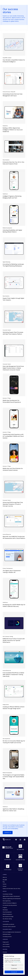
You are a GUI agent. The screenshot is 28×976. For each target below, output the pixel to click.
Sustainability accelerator (9, 924)
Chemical (5, 952)
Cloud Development (7, 912)
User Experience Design (8, 916)
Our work (5, 879)
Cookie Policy (17, 962)
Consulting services (7, 936)
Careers (4, 884)
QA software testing (7, 918)
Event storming (6, 946)
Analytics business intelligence (10, 903)
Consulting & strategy (8, 894)
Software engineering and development (12, 898)
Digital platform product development (11, 896)
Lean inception (6, 944)
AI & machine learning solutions (10, 905)
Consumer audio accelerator (9, 926)
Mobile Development (7, 914)
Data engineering (6, 900)
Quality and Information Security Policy (11, 888)
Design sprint (6, 942)
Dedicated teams (7, 934)
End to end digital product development (12, 932)
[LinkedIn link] (24, 839)
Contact (4, 886)
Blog (4, 881)
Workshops (5, 909)
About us (5, 877)
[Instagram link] (20, 839)
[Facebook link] (16, 839)
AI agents (5, 907)
